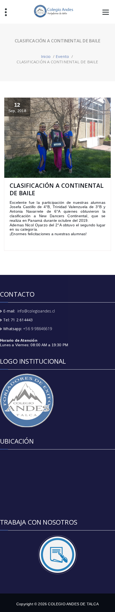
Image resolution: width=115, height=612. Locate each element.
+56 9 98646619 (37, 328)
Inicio (46, 56)
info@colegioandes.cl (36, 311)
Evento (62, 56)
